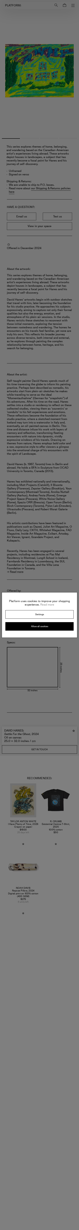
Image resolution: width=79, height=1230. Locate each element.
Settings (39, 614)
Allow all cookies (39, 626)
